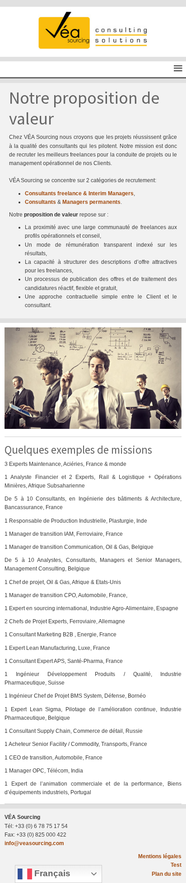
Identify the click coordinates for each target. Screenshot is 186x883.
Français (51, 873)
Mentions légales (159, 856)
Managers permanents (91, 202)
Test (176, 865)
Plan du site (166, 874)
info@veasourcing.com (34, 843)
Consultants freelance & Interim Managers (79, 193)
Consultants (40, 202)
